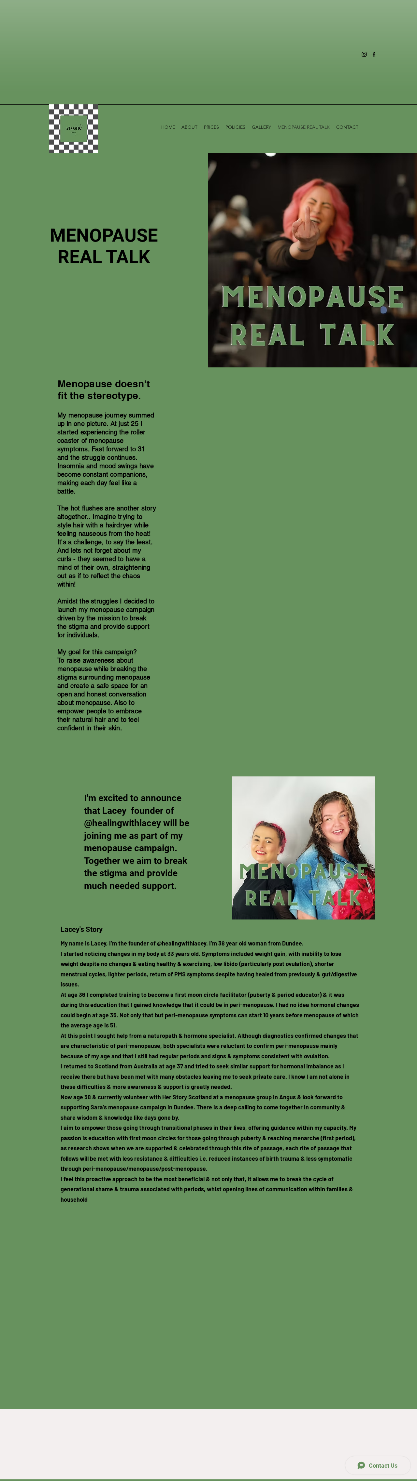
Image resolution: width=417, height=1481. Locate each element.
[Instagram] (364, 54)
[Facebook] (374, 54)
